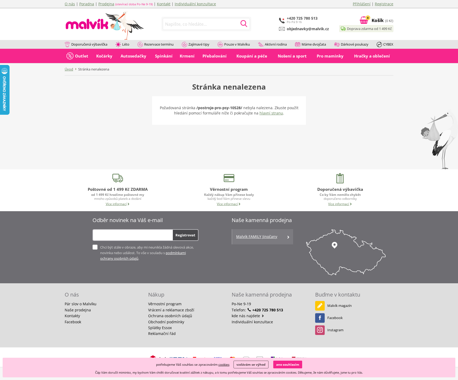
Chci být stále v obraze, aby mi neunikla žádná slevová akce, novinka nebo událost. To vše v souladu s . (147, 253)
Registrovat (185, 235)
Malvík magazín (339, 305)
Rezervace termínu (159, 44)
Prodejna (106, 3)
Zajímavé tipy (198, 44)
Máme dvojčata (314, 44)
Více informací (116, 204)
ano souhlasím (287, 364)
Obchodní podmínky (166, 321)
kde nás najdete (246, 315)
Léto (125, 44)
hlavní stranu (271, 113)
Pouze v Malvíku (237, 44)
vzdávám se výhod (251, 364)
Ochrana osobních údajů (170, 315)
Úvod (69, 69)
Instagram (335, 330)
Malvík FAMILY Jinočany (256, 236)
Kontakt (163, 3)
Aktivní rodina (276, 44)
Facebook (73, 321)
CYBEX (388, 44)
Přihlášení (362, 3)
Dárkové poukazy (354, 44)
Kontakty (72, 315)
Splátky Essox (160, 327)
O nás (70, 3)
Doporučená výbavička (89, 44)
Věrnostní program (165, 303)
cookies (224, 364)
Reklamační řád (162, 333)
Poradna (86, 3)
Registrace (384, 3)
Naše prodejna (78, 309)
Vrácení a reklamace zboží (171, 309)
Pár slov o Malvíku (80, 303)
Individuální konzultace (195, 3)
